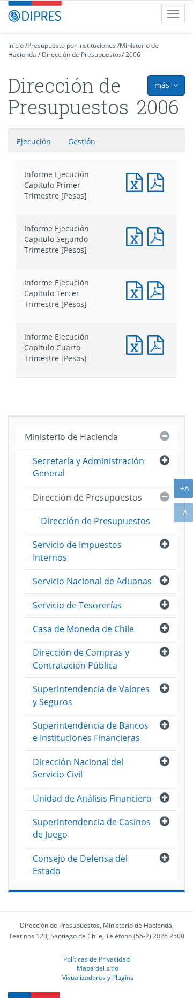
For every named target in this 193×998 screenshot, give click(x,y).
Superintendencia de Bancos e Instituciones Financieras (91, 732)
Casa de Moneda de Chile (83, 629)
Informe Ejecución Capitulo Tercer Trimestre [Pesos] (136, 289)
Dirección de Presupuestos (82, 54)
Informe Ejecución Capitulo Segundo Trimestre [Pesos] (136, 235)
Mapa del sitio (97, 968)
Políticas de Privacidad (96, 959)
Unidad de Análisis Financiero (92, 798)
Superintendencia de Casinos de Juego (92, 828)
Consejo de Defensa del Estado (80, 865)
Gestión (81, 141)
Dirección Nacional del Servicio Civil (78, 768)
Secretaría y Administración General (88, 467)
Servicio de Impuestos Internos (77, 551)
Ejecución (34, 141)
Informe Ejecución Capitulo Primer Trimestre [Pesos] (136, 181)
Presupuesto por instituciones (71, 45)
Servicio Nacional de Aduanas (92, 581)
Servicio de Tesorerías (77, 605)
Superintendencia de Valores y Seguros (91, 695)
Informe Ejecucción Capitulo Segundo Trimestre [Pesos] (158, 235)
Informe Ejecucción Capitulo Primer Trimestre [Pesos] (158, 181)
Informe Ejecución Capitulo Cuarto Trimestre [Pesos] (136, 344)
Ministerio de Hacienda (71, 437)
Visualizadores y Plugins (97, 977)
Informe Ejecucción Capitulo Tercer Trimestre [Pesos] (158, 289)
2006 (132, 54)
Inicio (16, 45)
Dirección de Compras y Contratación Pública (81, 659)
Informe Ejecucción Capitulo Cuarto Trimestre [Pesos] (158, 344)
